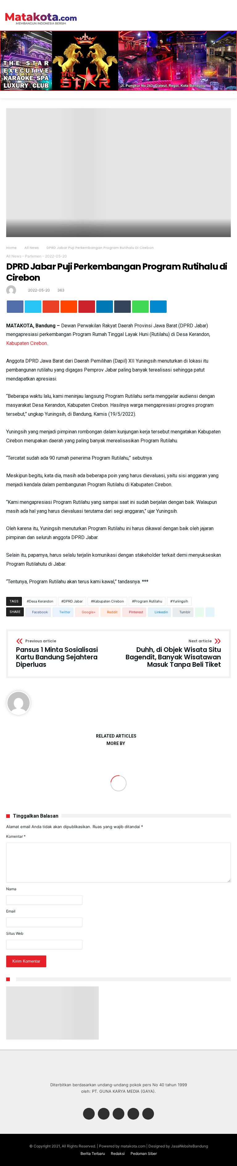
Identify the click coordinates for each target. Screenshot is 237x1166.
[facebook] (15, 306)
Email (10, 911)
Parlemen (33, 256)
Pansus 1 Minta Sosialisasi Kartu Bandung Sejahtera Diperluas (57, 653)
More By (116, 743)
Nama (11, 889)
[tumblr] (122, 306)
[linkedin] (104, 306)
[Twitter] (104, 1114)
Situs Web (14, 933)
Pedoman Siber (144, 1153)
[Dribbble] (133, 1114)
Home (11, 247)
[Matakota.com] (41, 12)
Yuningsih (180, 601)
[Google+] (118, 1114)
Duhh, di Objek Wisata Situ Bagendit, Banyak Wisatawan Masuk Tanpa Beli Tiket (173, 653)
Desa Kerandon (41, 601)
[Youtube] (148, 1114)
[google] (51, 306)
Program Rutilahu (148, 601)
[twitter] (33, 306)
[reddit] (68, 306)
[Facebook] (89, 1114)
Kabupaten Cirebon (26, 343)
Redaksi (118, 1153)
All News (31, 247)
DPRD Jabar (73, 601)
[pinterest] (86, 306)
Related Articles (116, 736)
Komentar (16, 836)
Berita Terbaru (93, 1153)
